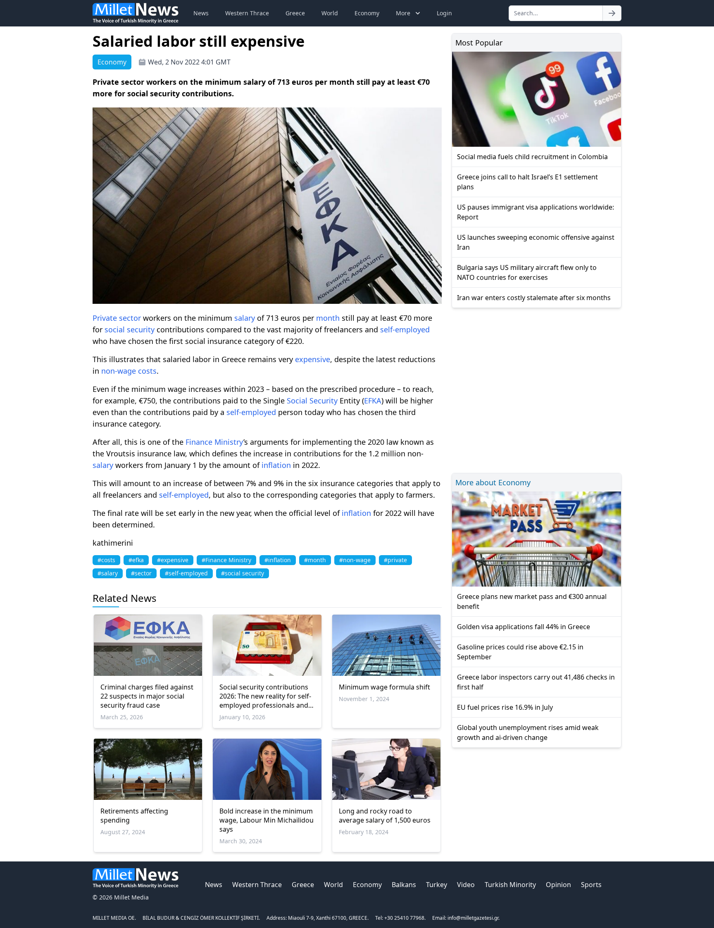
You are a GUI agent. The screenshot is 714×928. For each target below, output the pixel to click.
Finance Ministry (214, 442)
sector (130, 318)
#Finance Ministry (226, 560)
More (403, 13)
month (328, 318)
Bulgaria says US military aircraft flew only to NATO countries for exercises (527, 272)
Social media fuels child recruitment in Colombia (532, 156)
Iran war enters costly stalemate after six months (534, 297)
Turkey (436, 884)
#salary (108, 573)
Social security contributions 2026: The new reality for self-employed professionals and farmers (265, 696)
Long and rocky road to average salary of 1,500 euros (385, 815)
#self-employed (186, 573)
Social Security (312, 401)
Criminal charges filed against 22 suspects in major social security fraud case (146, 696)
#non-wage (355, 560)
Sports (591, 884)
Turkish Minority (510, 884)
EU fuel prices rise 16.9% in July (505, 707)
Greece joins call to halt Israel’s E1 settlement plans (527, 181)
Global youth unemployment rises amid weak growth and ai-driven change (528, 732)
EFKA (372, 401)
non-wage (118, 371)
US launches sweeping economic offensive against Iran (535, 242)
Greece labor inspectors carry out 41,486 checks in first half (536, 682)
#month (315, 560)
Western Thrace (247, 13)
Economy (367, 13)
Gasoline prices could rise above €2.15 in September (520, 651)
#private (395, 560)
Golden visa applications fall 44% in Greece (523, 626)
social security (130, 329)
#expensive (172, 560)
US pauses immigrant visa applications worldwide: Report (535, 212)
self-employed (405, 329)
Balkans (404, 884)
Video (466, 884)
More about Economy (493, 482)
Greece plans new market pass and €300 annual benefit (532, 601)
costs (147, 371)
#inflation (277, 560)
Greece (295, 13)
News (201, 13)
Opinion (558, 884)
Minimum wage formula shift (384, 687)
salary (244, 318)
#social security (242, 573)
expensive (312, 359)
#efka (136, 560)
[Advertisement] (536, 389)
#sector (141, 573)
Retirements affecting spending (134, 815)
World (329, 13)
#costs (106, 560)
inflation (276, 465)
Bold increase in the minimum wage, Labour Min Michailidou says (266, 820)
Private (105, 318)
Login (444, 13)
